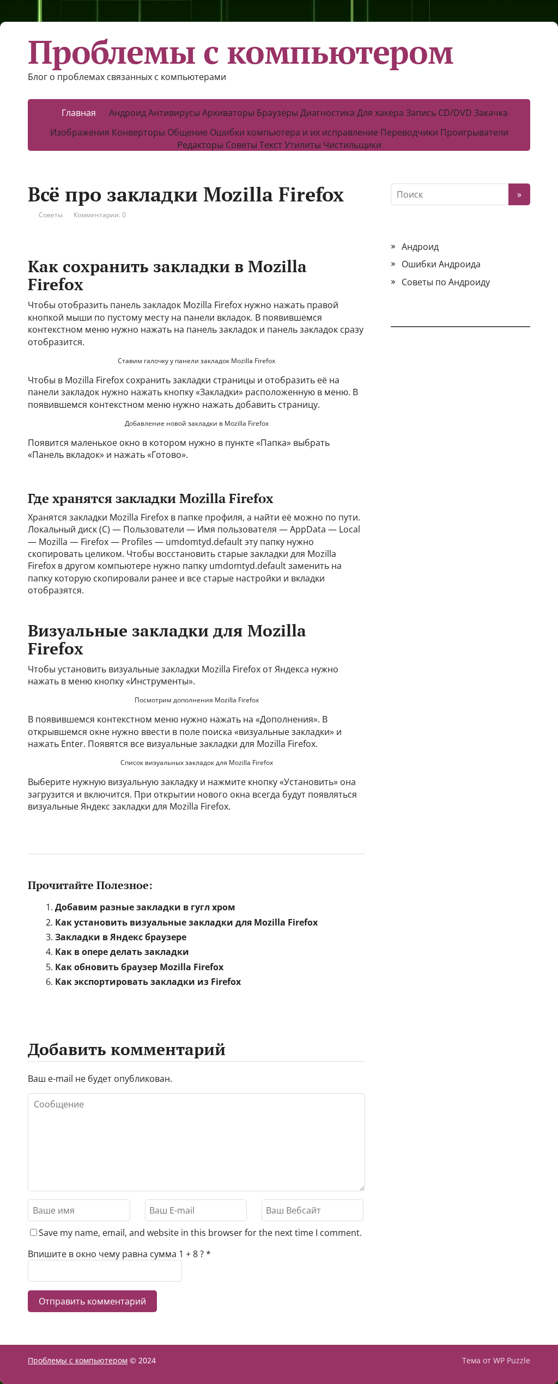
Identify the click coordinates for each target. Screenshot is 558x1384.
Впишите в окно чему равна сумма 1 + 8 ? (116, 1254)
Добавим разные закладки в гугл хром (145, 907)
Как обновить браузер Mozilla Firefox (139, 967)
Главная (79, 113)
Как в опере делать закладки (122, 952)
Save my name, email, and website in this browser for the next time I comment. (200, 1233)
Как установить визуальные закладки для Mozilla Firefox (186, 922)
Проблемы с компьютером (240, 51)
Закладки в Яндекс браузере (120, 937)
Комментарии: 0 (100, 214)
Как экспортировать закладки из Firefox (148, 982)
